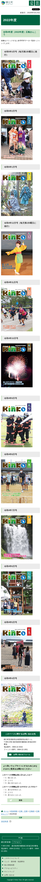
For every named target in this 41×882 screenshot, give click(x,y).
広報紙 (31, 811)
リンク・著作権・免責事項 (14, 861)
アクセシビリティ (11, 868)
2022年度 (4, 821)
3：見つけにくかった (13, 795)
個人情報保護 (9, 865)
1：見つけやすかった (13, 790)
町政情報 (14, 811)
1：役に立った (10, 778)
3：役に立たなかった (13, 783)
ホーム (6, 811)
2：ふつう (9, 780)
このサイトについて (11, 858)
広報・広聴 (23, 811)
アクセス (16, 842)
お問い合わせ (9, 875)
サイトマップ (9, 871)
